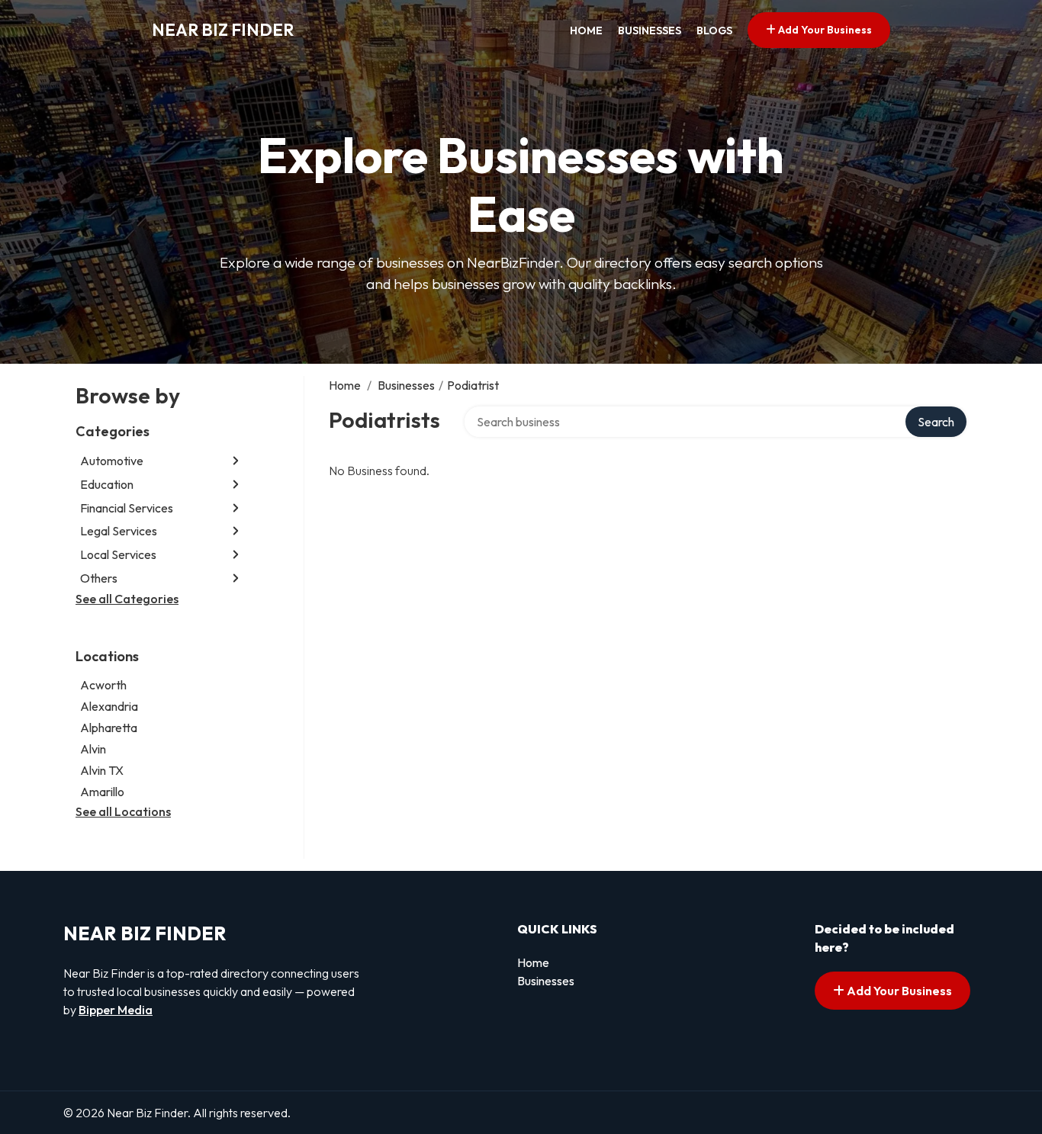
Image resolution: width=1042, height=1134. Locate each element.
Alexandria (109, 706)
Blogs (714, 30)
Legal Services (118, 530)
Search (936, 421)
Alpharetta (108, 727)
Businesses (649, 30)
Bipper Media (116, 1009)
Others (98, 578)
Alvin (93, 749)
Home (586, 30)
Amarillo (102, 791)
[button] (235, 461)
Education (106, 484)
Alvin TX (102, 770)
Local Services (118, 554)
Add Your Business (824, 30)
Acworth (103, 684)
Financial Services (126, 508)
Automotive (111, 460)
